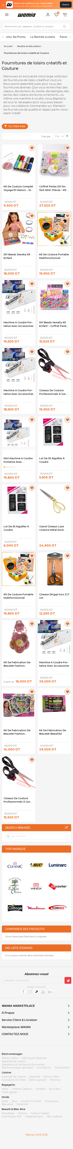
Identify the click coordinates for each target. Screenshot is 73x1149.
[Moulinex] (36, 907)
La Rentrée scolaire (42, 36)
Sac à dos (54, 1088)
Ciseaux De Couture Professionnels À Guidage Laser (52, 394)
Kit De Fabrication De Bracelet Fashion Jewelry (17, 734)
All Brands (66, 827)
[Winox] (36, 886)
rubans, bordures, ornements (38, 94)
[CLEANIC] (15, 865)
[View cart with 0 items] (65, 15)
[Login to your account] (48, 15)
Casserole (34, 1076)
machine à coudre (31, 98)
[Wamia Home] (27, 15)
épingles (57, 91)
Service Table (51, 1076)
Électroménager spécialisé (17, 1067)
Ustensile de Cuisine (13, 1076)
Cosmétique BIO (12, 1116)
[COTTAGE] (15, 907)
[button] (36, 26)
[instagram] (30, 991)
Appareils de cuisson (14, 1061)
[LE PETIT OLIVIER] (15, 886)
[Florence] (57, 907)
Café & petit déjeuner (34, 1058)
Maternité (22, 1104)
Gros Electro (43, 1067)
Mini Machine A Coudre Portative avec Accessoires (18, 462)
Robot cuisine (10, 1058)
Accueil (8, 46)
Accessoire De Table (14, 1079)
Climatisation (62, 1067)
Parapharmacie (34, 1116)
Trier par (46, 136)
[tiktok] (36, 991)
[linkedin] (50, 991)
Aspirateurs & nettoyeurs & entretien (23, 1064)
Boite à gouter (37, 1079)
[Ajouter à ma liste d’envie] (32, 148)
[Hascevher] (57, 886)
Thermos (55, 1079)
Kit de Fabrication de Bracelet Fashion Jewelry (17, 666)
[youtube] (43, 991)
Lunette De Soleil (30, 1101)
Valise (5, 1088)
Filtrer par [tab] (16, 126)
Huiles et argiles (39, 1113)
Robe (5, 1101)
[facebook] (23, 991)
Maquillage (8, 1113)
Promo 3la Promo (14, 36)
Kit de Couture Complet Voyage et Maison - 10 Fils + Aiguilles (18, 190)
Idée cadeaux (54, 1116)
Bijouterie (7, 1104)
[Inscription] (68, 980)
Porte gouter (9, 1092)
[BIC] (36, 865)
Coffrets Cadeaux (22, 1088)
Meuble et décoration (29, 46)
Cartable (40, 1088)
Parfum (22, 1113)
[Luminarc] (57, 865)
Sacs (14, 1101)
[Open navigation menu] (7, 15)
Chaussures (51, 1101)
